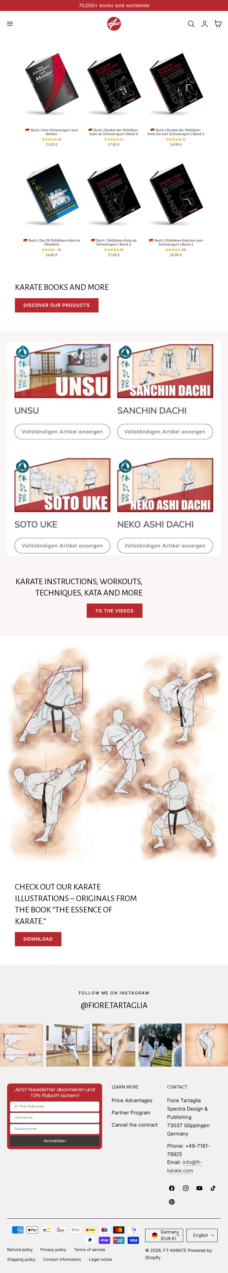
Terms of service (89, 1249)
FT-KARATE (175, 1250)
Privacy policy (53, 1249)
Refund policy (20, 1249)
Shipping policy (21, 1259)
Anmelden (55, 1140)
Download (38, 939)
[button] (10, 24)
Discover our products (56, 305)
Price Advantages (132, 1100)
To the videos (114, 611)
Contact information (62, 1259)
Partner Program (131, 1113)
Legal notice (100, 1259)
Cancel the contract (135, 1125)
